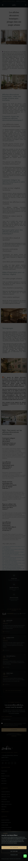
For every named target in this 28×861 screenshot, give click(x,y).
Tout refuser (14, 851)
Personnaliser (14, 854)
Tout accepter (14, 847)
